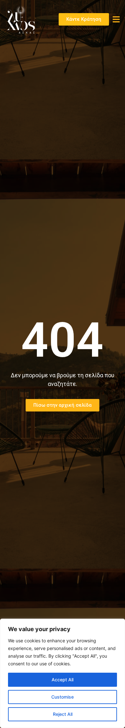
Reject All (62, 714)
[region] (62, 673)
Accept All (62, 679)
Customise (62, 697)
